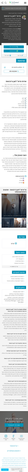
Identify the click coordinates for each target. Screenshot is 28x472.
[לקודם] (27, 223)
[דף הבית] (14, 3)
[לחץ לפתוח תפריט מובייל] (25, 3)
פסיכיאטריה (20, 13)
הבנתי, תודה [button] (5, 469)
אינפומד (24, 13)
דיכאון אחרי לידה (11, 39)
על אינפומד (13, 446)
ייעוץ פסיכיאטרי (14, 38)
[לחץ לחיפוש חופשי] (3, 8)
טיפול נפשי (8, 36)
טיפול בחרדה (11, 35)
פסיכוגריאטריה (15, 30)
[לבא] (1, 223)
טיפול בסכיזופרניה (14, 36)
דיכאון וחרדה (11, 32)
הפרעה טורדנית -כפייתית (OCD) (10, 33)
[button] (5, 3)
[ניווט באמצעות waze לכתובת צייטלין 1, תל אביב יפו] (5, 67)
